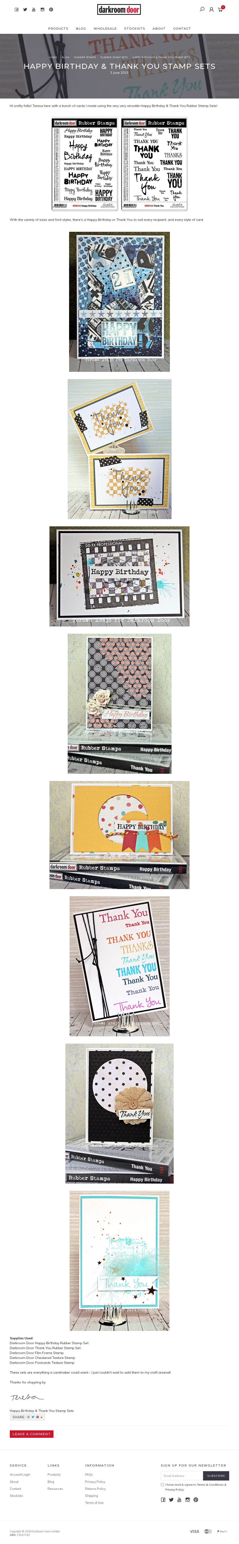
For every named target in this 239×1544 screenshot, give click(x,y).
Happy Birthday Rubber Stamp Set (61, 1343)
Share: (20, 1417)
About (159, 28)
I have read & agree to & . (195, 1487)
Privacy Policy (95, 1482)
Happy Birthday (153, 106)
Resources (55, 1489)
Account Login (20, 1474)
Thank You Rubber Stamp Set (58, 1348)
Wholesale (105, 28)
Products (58, 28)
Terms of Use (94, 1503)
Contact (182, 28)
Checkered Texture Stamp (55, 1358)
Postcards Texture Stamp (54, 1363)
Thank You (177, 106)
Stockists (134, 28)
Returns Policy (95, 1489)
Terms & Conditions (210, 1484)
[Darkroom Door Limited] (119, 9)
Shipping (91, 1496)
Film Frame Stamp (49, 1353)
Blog (81, 28)
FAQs (89, 1474)
